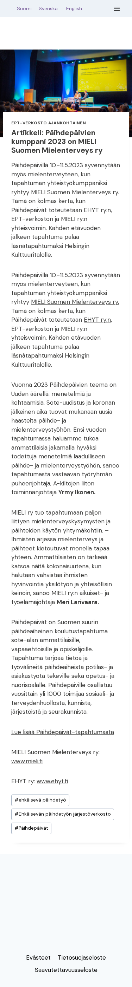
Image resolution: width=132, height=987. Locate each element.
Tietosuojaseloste (82, 957)
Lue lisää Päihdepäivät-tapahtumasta (62, 732)
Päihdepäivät (31, 828)
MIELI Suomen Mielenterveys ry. (75, 302)
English (74, 8)
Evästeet (38, 957)
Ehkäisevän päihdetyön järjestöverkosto (62, 814)
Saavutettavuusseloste (66, 970)
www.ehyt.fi (52, 781)
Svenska (51, 8)
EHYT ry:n (97, 319)
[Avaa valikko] (117, 8)
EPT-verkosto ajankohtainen (48, 123)
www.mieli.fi (27, 761)
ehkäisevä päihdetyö (40, 800)
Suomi (22, 8)
